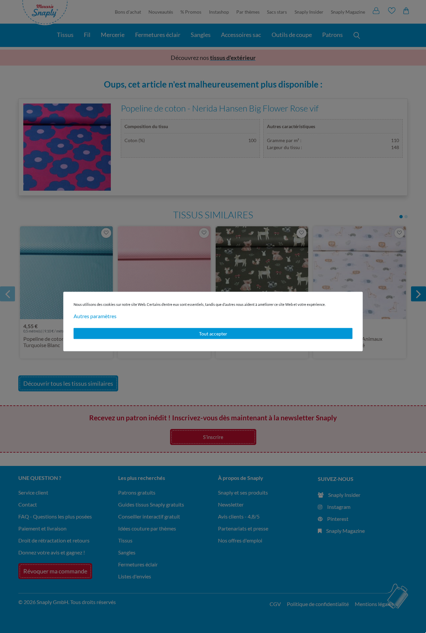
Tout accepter (213, 333)
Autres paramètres (95, 316)
